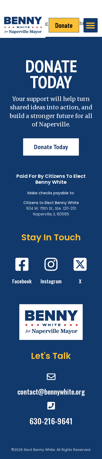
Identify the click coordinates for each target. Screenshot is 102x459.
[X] (80, 264)
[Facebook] (21, 264)
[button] (91, 25)
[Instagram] (51, 264)
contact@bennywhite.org (51, 391)
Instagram (51, 281)
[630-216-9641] (51, 405)
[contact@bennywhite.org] (51, 376)
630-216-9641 (51, 421)
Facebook (22, 281)
